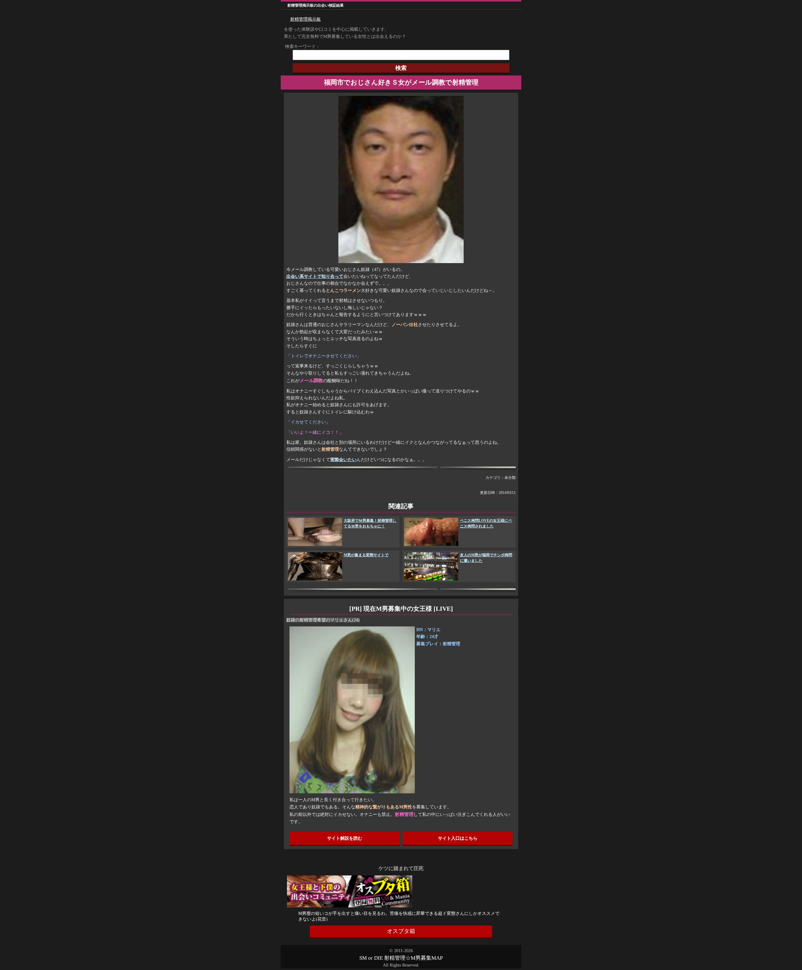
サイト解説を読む (344, 838)
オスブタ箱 (401, 931)
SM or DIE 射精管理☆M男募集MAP (401, 958)
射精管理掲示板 (305, 19)
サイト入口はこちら (457, 838)
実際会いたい (343, 459)
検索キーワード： (300, 46)
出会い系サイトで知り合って (314, 276)
